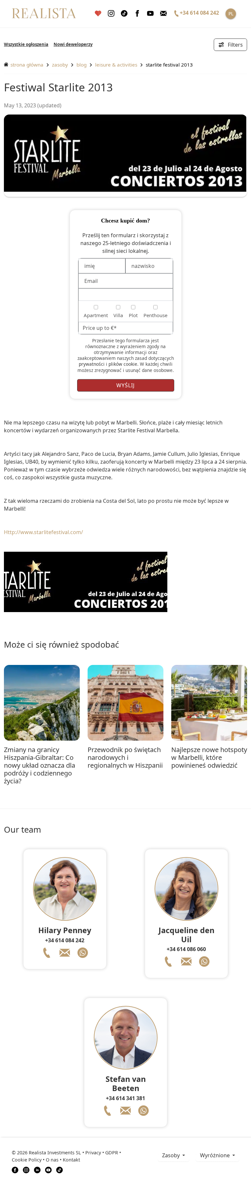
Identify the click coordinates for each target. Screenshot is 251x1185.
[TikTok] (59, 1170)
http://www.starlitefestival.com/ (43, 532)
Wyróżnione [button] (215, 1155)
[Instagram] (111, 13)
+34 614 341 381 (125, 1098)
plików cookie (123, 364)
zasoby (60, 64)
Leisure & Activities (116, 64)
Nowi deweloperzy (73, 44)
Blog (81, 64)
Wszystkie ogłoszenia (26, 44)
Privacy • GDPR (101, 1152)
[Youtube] (150, 13)
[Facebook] (137, 13)
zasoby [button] (171, 1155)
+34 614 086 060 (186, 949)
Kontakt (71, 1160)
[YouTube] (48, 1170)
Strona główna (26, 64)
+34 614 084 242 (64, 940)
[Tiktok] (124, 13)
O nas (52, 1160)
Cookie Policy (27, 1160)
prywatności (92, 364)
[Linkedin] (37, 1170)
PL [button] (230, 13)
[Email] (163, 13)
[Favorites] (98, 13)
